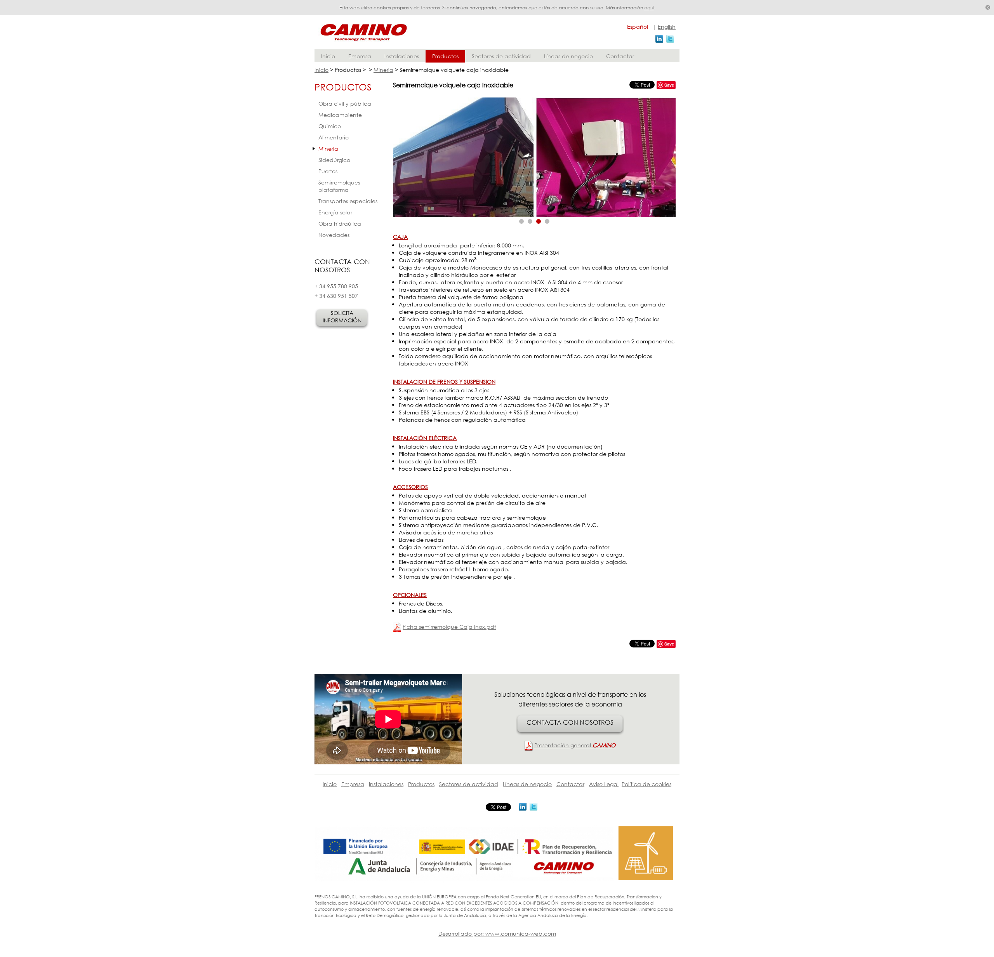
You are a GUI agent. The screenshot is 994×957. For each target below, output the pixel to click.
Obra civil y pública (344, 103)
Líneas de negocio (568, 56)
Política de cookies (646, 784)
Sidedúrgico (334, 160)
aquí (649, 7)
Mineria (383, 69)
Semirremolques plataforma (339, 186)
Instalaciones (401, 56)
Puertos (327, 171)
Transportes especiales (347, 201)
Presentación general (574, 745)
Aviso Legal (604, 784)
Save (669, 85)
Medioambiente (340, 114)
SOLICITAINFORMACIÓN (342, 316)
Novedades (333, 234)
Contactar (620, 56)
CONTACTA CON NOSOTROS (570, 722)
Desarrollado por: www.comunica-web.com (497, 933)
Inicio (328, 56)
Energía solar (335, 212)
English (667, 26)
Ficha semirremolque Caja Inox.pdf (449, 626)
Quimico (329, 126)
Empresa (359, 56)
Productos (445, 56)
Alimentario (333, 137)
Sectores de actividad (501, 56)
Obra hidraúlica (339, 223)
